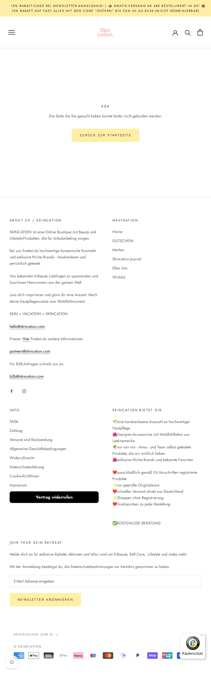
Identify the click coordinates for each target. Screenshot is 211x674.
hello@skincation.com (27, 326)
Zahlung (16, 430)
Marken (118, 250)
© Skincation (28, 646)
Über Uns (119, 268)
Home (117, 231)
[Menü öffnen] (11, 32)
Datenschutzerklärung (27, 467)
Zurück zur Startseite (105, 135)
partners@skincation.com (30, 351)
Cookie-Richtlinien (24, 476)
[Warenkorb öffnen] (200, 32)
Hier (26, 339)
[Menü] (202, 636)
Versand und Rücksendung (31, 439)
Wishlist (118, 277)
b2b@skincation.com (27, 376)
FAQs (14, 421)
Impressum (18, 485)
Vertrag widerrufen (54, 497)
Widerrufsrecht (22, 458)
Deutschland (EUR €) (33, 634)
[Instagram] (24, 391)
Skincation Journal (126, 259)
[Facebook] (11, 391)
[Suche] (188, 32)
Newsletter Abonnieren (45, 599)
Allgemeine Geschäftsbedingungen (38, 448)
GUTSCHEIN (123, 240)
